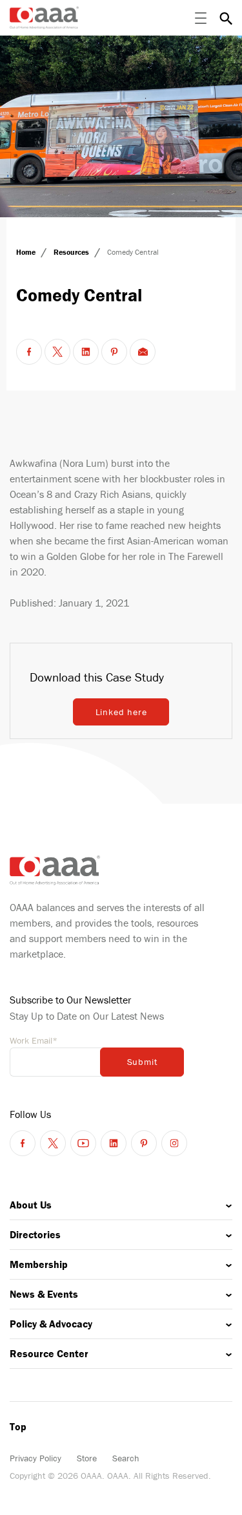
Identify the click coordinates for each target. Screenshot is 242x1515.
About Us (31, 1204)
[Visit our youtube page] (83, 1143)
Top (18, 1426)
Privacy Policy (35, 1458)
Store (87, 1458)
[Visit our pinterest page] (144, 1143)
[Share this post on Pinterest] (114, 352)
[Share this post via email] (143, 352)
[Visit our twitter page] (53, 1143)
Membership (39, 1264)
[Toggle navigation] (201, 18)
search (225, 18)
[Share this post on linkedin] (86, 352)
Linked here (121, 712)
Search (125, 1458)
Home (26, 252)
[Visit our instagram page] (174, 1143)
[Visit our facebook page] (22, 1143)
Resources (72, 252)
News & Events (44, 1293)
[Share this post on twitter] (57, 352)
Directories (35, 1234)
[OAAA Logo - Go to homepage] (44, 17)
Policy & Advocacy (51, 1323)
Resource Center (49, 1353)
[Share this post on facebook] (29, 352)
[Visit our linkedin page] (113, 1143)
